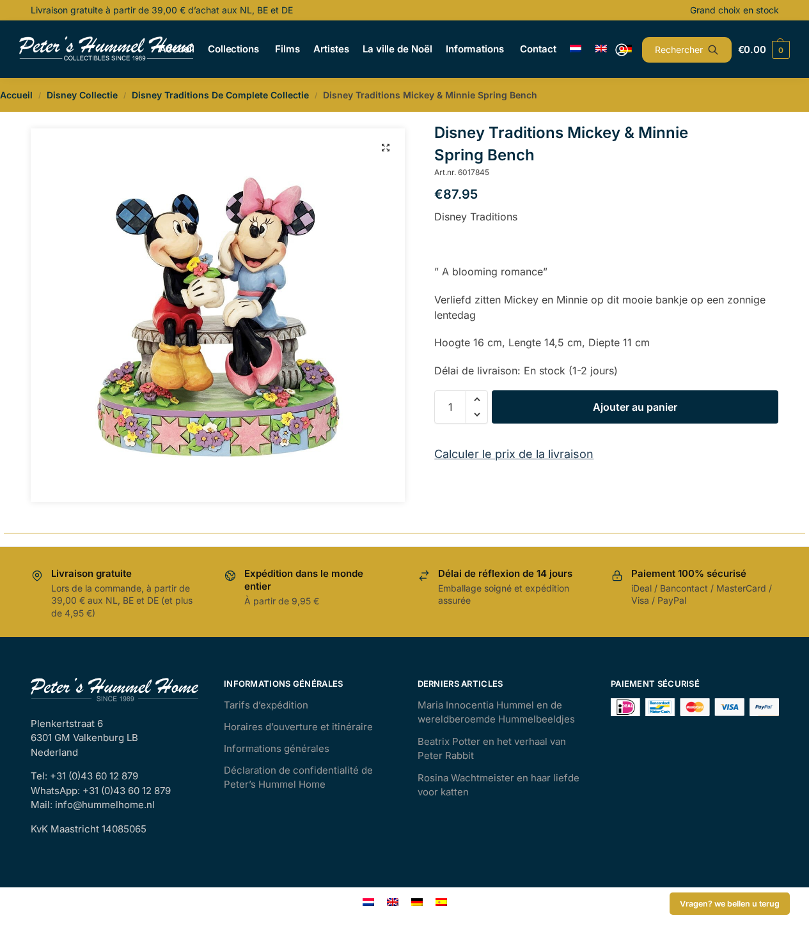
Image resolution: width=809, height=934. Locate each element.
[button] (385, 147)
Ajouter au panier (635, 407)
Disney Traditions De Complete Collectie (220, 94)
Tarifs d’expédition (266, 705)
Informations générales (276, 748)
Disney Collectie (82, 94)
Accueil (16, 94)
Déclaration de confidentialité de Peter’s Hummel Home (298, 777)
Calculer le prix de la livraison (513, 454)
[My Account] (621, 50)
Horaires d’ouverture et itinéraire (298, 727)
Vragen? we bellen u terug (730, 903)
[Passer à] (576, 49)
